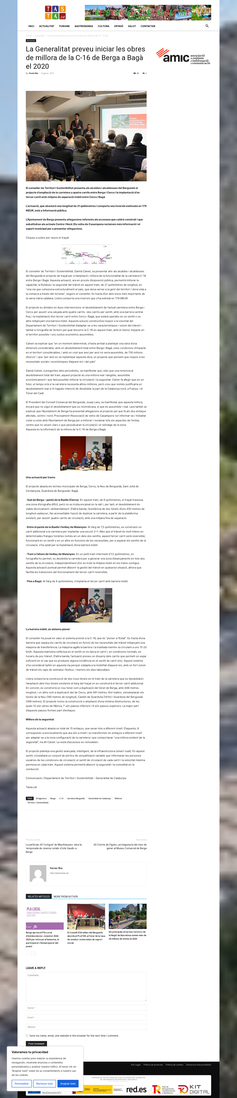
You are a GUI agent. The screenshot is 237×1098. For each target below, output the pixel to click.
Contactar (148, 26)
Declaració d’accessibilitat (198, 1064)
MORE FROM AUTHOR (66, 896)
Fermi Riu (33, 73)
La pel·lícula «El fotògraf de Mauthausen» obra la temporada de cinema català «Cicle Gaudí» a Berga (54, 848)
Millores (118, 798)
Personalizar (22, 1083)
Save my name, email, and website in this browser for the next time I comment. (74, 1035)
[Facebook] (29, 81)
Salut (132, 26)
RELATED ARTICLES (39, 896)
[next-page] (33, 953)
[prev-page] (28, 953)
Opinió (118, 26)
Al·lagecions (41, 798)
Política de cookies (174, 1064)
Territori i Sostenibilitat (37, 802)
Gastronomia (84, 26)
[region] (45, 1068)
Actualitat (46, 26)
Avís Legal (136, 1064)
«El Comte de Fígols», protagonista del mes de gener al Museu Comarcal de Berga (120, 846)
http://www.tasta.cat (59, 873)
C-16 (61, 798)
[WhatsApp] (53, 81)
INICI (31, 26)
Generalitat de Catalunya (99, 798)
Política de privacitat (153, 1064)
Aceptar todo (67, 1083)
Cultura (103, 26)
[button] (207, 26)
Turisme (64, 26)
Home (29, 35)
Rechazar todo (44, 1083)
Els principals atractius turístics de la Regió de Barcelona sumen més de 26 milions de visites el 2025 (127, 935)
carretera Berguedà (76, 798)
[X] (37, 81)
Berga (53, 798)
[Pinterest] (45, 81)
